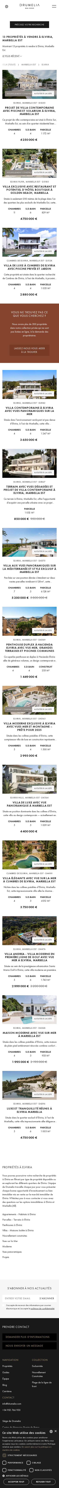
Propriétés (7, 1366)
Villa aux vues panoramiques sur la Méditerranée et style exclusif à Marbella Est (29, 569)
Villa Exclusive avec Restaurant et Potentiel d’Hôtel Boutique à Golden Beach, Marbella (29, 190)
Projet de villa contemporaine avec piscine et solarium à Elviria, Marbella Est (29, 111)
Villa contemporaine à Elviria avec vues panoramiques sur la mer (29, 411)
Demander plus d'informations (28, 1337)
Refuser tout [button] (43, 1481)
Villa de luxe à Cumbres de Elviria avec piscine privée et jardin (29, 267)
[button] (6, 6)
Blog (4, 1385)
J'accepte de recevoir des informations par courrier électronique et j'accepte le (30, 1307)
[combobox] (51, 1431)
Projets (5, 1257)
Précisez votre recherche (29, 24)
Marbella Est (28, 64)
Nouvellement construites (14, 1235)
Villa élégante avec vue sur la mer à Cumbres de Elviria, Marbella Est (29, 880)
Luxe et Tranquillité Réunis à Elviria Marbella (29, 1110)
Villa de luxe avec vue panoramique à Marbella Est (29, 804)
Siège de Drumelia (11, 1421)
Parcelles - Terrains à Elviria (16, 1219)
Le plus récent (11, 56)
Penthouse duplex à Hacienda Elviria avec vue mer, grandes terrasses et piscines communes (29, 648)
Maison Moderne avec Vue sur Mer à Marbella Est (29, 1034)
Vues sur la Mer (10, 1241)
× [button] (55, 1431)
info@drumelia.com (11, 1403)
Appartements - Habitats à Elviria (19, 1214)
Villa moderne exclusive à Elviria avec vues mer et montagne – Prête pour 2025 (29, 726)
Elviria (45, 64)
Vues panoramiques (12, 1251)
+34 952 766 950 (11, 1410)
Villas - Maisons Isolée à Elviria (18, 1230)
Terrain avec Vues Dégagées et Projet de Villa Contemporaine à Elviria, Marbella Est (29, 490)
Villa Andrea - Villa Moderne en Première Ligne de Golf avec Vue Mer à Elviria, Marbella (30, 957)
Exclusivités (37, 1366)
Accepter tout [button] (16, 1481)
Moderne (7, 1246)
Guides (5, 1372)
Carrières (7, 1391)
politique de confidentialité (42, 1308)
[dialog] (29, 1458)
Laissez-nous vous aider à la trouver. (29, 350)
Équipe (5, 1378)
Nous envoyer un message (24, 1345)
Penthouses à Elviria (12, 1225)
